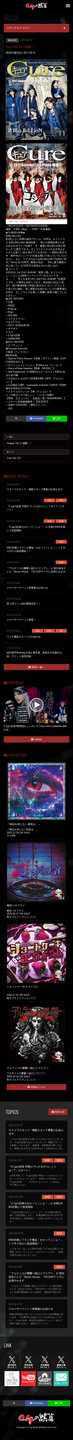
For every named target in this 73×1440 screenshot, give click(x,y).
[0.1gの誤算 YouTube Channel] (28, 1378)
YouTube (38, 739)
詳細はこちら (38, 1087)
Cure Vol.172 (14, 455)
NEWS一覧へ (38, 667)
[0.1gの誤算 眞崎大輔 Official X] (61, 1361)
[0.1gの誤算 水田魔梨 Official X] (44, 1361)
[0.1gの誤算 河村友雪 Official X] (28, 1361)
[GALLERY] (44, 1378)
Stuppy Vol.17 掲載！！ (19, 440)
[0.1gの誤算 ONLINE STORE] (12, 1378)
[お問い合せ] (61, 1378)
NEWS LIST (59, 1112)
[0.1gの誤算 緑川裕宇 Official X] (12, 1361)
